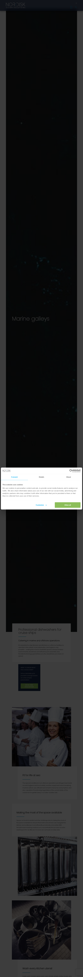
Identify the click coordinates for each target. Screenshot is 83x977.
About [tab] (68, 477)
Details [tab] (41, 477)
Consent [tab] (14, 477)
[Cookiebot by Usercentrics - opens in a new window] (71, 470)
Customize (40, 505)
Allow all (67, 505)
